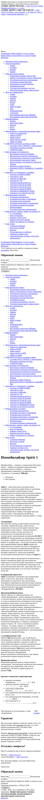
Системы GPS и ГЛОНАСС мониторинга (26, 146)
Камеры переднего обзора (20, 220)
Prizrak (12, 103)
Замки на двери (16, 142)
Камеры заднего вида (18, 218)
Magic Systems (15, 107)
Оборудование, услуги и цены (22, 53)
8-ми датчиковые (16, 216)
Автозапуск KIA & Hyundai (20, 185)
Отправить (5, 271)
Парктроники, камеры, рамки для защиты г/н (22, 211)
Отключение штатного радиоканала (24, 80)
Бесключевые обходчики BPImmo (23, 115)
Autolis (12, 66)
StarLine (13, 100)
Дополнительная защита (14, 74)
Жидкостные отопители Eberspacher (24, 156)
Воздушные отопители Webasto (22, 154)
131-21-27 (31, 6)
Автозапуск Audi (16, 176)
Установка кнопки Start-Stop (21, 82)
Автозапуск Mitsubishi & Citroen (22, 191)
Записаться (13, 250)
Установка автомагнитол (19, 197)
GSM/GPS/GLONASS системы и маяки (20, 144)
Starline (12, 72)
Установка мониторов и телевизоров (24, 203)
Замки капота (15, 137)
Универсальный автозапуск (20, 183)
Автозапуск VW (16, 181)
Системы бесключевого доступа (22, 88)
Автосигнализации (12, 63)
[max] (18, 49)
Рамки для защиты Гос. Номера (22, 222)
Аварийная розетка (17, 86)
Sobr (11, 109)
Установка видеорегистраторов (22, 205)
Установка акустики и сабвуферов (23, 199)
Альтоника (14, 113)
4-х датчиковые (16, 213)
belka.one (4, 798)
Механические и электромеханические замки (22, 131)
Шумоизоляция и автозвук (15, 195)
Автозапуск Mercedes (18, 179)
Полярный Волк (16, 111)
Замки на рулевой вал (18, 133)
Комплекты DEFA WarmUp (20, 166)
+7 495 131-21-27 (14, 755)
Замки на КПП (15, 135)
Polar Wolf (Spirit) (16, 123)
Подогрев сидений (17, 228)
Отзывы (32, 55)
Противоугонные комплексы (16, 61)
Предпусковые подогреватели (17, 152)
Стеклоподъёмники (17, 226)
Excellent (13, 68)
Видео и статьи (23, 55)
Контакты (4, 58)
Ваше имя (5, 260)
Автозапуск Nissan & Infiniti (20, 189)
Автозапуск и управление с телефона (19, 172)
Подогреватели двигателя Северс (23, 160)
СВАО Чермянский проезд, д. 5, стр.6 (22, 7)
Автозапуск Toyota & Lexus (20, 187)
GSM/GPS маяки (16, 150)
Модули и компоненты (14, 92)
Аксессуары (10, 224)
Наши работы (6, 55)
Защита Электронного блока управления (25, 78)
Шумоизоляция (16, 207)
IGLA (12, 127)
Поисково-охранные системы (21, 148)
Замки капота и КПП (18, 140)
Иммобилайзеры (11, 119)
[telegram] (18, 32)
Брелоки (13, 230)
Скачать (37, 713)
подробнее (5, 250)
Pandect (13, 121)
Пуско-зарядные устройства (20, 232)
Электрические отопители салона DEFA (25, 158)
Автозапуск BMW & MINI (20, 174)
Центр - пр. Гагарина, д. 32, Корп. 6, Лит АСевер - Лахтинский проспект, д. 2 (21, 13)
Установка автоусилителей (20, 201)
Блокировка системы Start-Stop (22, 84)
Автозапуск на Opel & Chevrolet (22, 193)
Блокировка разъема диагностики (23, 76)
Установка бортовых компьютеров (23, 209)
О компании (5, 53)
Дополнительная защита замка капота (24, 90)
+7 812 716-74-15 (21, 757)
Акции (14, 55)
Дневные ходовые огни (19, 234)
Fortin (12, 105)
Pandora (13, 70)
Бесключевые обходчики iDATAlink (23, 117)
